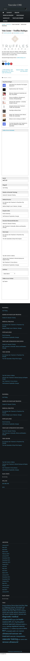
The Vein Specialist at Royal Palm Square (12, 238)
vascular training (10, 638)
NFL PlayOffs (15, 622)
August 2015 (5, 564)
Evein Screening (6, 213)
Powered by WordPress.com (15, 651)
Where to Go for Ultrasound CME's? (17, 119)
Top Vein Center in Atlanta (9, 255)
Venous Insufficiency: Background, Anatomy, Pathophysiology (17, 98)
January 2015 (5, 575)
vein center (21, 639)
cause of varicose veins (20, 614)
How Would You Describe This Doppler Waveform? (18, 85)
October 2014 (5, 581)
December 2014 (6, 577)
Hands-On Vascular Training (9, 195)
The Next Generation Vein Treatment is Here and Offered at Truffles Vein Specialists (18, 124)
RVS (3, 487)
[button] (3, 64)
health (17, 12)
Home (3, 24)
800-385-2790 (5, 483)
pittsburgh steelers (20, 624)
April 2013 (4, 589)
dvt (17, 619)
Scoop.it (9, 12)
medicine (5, 622)
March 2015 (5, 572)
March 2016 (5, 551)
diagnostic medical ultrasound (10, 618)
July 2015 (4, 566)
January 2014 (5, 587)
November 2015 (6, 560)
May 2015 (4, 568)
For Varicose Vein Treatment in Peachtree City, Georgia (13, 203)
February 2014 (5, 585)
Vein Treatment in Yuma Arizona (10, 262)
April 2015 (4, 570)
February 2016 (5, 553)
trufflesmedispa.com (21, 57)
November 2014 (6, 579)
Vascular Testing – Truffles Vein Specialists (22, 70)
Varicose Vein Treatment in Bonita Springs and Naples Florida (13, 259)
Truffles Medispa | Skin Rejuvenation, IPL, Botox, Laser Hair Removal (8, 71)
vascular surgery (18, 18)
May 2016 (4, 547)
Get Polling (5, 187)
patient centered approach (13, 623)
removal (10, 628)
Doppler (14, 619)
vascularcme (7, 33)
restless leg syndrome (18, 628)
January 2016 (5, 556)
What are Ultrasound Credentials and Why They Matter (17, 93)
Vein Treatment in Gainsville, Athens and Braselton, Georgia (14, 226)
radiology (6, 18)
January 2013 (5, 591)
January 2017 (5, 545)
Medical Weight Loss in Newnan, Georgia (12, 206)
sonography (9, 631)
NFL (10, 622)
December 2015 (6, 558)
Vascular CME (15, 5)
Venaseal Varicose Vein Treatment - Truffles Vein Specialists (17, 106)
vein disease (20, 15)
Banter (5, 21)
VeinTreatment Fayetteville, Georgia (11, 216)
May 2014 (4, 583)
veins (25, 639)
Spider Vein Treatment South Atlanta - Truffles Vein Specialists (18, 115)
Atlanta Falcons (11, 605)
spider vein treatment (18, 631)
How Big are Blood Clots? (15, 110)
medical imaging (8, 15)
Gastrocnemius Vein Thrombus (16, 89)
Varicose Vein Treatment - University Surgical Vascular (17, 102)
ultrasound (6, 633)
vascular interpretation (17, 636)
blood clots (18, 605)
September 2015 (6, 562)
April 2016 (4, 549)
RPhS (25, 628)
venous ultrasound (10, 641)
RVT (4, 630)
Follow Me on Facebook (8, 130)
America (4, 605)
